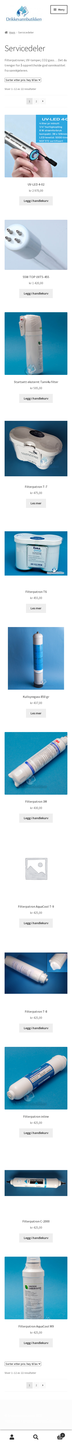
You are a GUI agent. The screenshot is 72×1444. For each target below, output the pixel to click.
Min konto (12, 1437)
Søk (36, 1437)
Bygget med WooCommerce (42, 1421)
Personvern (12, 1421)
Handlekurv (55, 1434)
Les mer (36, 503)
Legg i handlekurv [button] (36, 201)
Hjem (12, 32)
